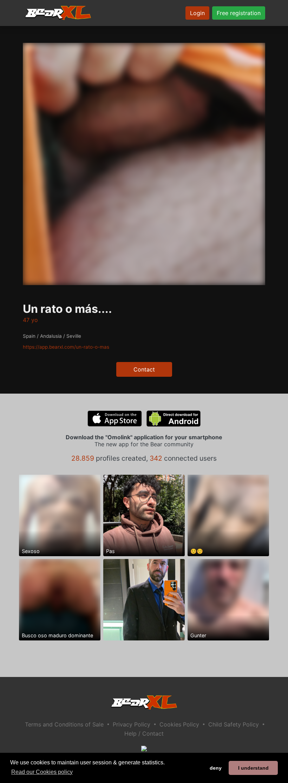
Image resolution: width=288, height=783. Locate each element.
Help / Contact (144, 733)
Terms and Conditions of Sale (64, 724)
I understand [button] (253, 768)
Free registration (239, 13)
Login (197, 13)
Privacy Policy (131, 724)
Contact (144, 369)
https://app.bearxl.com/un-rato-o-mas (66, 347)
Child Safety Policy (233, 724)
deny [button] (216, 768)
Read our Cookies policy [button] (42, 772)
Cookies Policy (179, 724)
